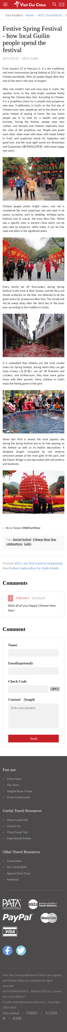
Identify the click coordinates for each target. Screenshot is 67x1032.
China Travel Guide (18, 797)
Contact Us (14, 826)
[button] (33, 4)
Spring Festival (22, 539)
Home (30, 15)
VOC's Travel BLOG (50, 15)
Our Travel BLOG (17, 867)
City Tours (13, 785)
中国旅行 (32, 1013)
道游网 (17, 1018)
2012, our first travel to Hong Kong (38, 563)
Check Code (18, 681)
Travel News (14, 861)
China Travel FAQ (17, 820)
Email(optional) (20, 663)
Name (13, 645)
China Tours (14, 779)
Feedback (13, 879)
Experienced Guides (19, 838)
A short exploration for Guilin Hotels (34, 568)
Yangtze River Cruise (19, 791)
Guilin (55, 89)
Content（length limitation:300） (21, 700)
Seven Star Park (13, 439)
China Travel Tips (17, 832)
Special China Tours (19, 873)
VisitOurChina (31, 528)
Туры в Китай (11, 1013)
